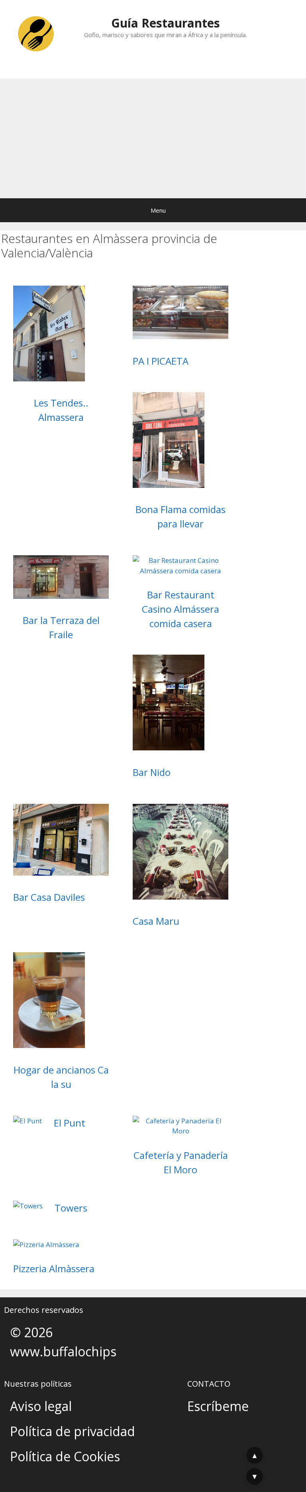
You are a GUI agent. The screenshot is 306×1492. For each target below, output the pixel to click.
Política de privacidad (72, 1431)
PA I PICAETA (160, 360)
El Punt (69, 1122)
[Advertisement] (153, 138)
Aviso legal (41, 1406)
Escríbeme (218, 1406)
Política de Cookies (65, 1456)
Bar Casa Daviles (49, 897)
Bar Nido (152, 772)
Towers (71, 1207)
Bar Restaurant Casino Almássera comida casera (180, 609)
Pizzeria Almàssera (53, 1268)
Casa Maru (156, 921)
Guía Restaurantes (165, 23)
